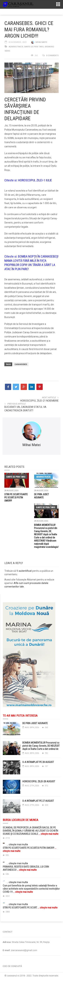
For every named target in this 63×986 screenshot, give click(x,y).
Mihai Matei (41, 42)
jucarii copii (6, 923)
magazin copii (20, 923)
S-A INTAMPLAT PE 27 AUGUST (38, 800)
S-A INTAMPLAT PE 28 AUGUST (38, 762)
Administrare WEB (31, 979)
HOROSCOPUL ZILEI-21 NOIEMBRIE (39, 400)
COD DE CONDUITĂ (12, 966)
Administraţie (16, 47)
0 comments (52, 55)
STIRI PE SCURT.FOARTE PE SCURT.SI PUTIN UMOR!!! (16, 497)
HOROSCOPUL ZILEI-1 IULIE (35, 180)
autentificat (25, 570)
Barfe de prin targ (34, 47)
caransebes (21, 364)
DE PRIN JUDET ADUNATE (35, 723)
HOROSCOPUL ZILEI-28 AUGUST (38, 781)
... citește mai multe (48, 833)
